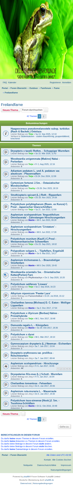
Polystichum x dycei (22, 334)
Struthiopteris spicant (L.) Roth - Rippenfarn (36, 195)
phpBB (27, 477)
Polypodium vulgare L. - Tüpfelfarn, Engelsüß (37, 250)
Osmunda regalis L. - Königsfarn (29, 325)
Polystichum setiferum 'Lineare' (29, 284)
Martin (31, 220)
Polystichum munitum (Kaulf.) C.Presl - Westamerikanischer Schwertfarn (33, 240)
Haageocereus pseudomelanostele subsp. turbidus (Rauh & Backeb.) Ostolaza (40, 130)
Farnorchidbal (35, 296)
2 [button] (43, 116)
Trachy (31, 188)
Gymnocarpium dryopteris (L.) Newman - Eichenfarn (41, 343)
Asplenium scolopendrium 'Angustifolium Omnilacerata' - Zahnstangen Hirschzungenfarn (38, 216)
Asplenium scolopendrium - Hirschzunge (34, 363)
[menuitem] (5, 82)
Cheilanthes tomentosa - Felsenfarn (31, 383)
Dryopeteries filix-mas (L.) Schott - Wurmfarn (36, 374)
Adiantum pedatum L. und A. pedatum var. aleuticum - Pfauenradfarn (35, 172)
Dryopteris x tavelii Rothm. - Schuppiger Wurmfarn (40, 150)
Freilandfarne (12, 105)
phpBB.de (49, 480)
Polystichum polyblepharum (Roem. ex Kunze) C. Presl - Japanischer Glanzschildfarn (39, 205)
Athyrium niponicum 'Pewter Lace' (31, 293)
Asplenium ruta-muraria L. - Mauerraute (33, 391)
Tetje (30, 134)
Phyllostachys (35, 277)
